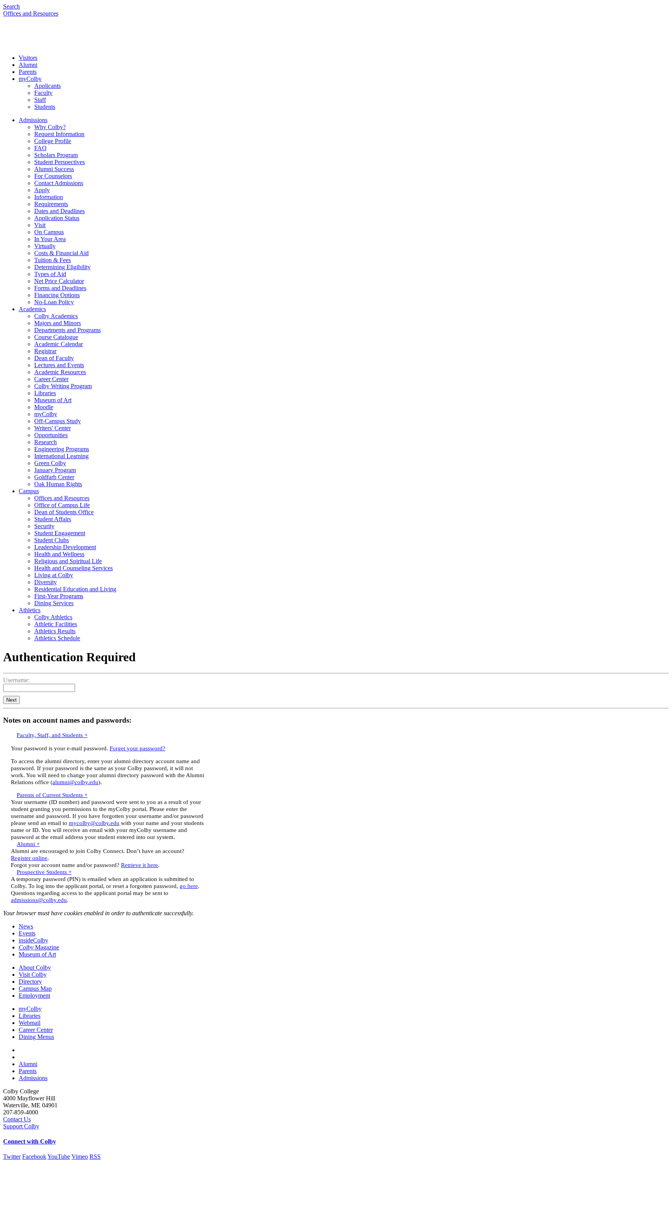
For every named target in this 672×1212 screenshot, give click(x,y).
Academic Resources (60, 372)
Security (44, 526)
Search (11, 6)
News (26, 926)
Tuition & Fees (52, 260)
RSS (95, 1156)
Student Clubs (51, 540)
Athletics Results (54, 631)
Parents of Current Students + (52, 795)
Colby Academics (56, 316)
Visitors (28, 57)
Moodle (43, 407)
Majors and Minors (57, 323)
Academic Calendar (58, 344)
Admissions (33, 120)
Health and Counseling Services (73, 568)
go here (189, 886)
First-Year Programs (58, 596)
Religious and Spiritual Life (68, 561)
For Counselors (53, 176)
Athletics (29, 610)
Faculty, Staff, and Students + (52, 735)
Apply (42, 190)
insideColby (33, 940)
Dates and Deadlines (59, 211)
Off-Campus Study (57, 421)
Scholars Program (56, 155)
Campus (29, 491)
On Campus (49, 232)
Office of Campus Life (62, 505)
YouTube (58, 1156)
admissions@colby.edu (39, 900)
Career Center (51, 379)
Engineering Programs (61, 449)
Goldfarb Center (54, 477)
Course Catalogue (56, 337)
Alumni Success (54, 169)
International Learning (61, 456)
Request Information (59, 134)
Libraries (45, 393)
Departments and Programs (67, 330)
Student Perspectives (59, 162)
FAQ (40, 148)
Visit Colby (33, 974)
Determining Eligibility (62, 267)
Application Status (56, 218)
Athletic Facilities (55, 624)
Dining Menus (36, 1036)
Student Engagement (59, 533)
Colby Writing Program (63, 386)
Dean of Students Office (64, 512)
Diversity (45, 582)
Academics (32, 309)
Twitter (12, 1156)
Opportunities (51, 435)
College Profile (52, 141)
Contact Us (17, 1119)
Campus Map (35, 988)
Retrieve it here (139, 865)
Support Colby (21, 1126)
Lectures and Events (59, 365)
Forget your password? (137, 748)
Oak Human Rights (58, 484)
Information (48, 197)
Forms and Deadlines (60, 288)
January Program (55, 470)
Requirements (51, 204)
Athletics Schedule (57, 638)
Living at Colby (53, 575)
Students (44, 106)
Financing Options (57, 295)
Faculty (43, 92)
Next (11, 700)
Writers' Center (52, 428)
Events (27, 933)
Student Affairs (52, 519)
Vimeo (80, 1156)
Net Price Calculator (59, 281)
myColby (30, 78)
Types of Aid (50, 274)
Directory (30, 981)
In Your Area (50, 239)
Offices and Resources (30, 13)
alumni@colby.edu (75, 782)
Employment (34, 995)
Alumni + (28, 844)
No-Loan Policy (54, 302)
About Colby (35, 967)
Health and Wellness (59, 554)
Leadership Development (65, 547)
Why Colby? (50, 127)
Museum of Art (53, 400)
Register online (29, 858)
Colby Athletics (53, 617)
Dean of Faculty (54, 358)
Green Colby (50, 463)
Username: (16, 680)
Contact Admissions (58, 183)
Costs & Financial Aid (61, 253)
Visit (40, 225)
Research (45, 442)
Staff (40, 99)
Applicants (47, 85)
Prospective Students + (44, 872)
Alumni (28, 64)
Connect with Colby (29, 1141)
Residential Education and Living (75, 589)
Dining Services (54, 603)
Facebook (34, 1156)
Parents (28, 71)
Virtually (45, 246)
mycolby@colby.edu (94, 823)
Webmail (29, 1022)
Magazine (39, 947)
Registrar (45, 351)
